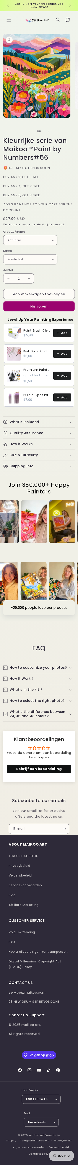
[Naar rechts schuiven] (48, 131)
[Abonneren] (64, 829)
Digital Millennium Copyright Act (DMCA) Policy (35, 964)
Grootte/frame (14, 232)
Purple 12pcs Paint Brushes (37, 395)
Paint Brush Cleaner (37, 330)
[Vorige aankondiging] (8, 5)
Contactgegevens (41, 1153)
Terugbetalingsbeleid (34, 1140)
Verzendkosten (12, 224)
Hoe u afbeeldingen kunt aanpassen (38, 951)
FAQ (12, 942)
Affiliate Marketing (24, 905)
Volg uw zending (22, 932)
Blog (12, 895)
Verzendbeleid (20, 875)
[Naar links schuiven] (29, 131)
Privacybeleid (19, 866)
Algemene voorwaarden (29, 1147)
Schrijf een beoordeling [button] (39, 768)
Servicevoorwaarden (25, 885)
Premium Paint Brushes (37, 369)
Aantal (8, 270)
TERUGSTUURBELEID (24, 856)
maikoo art (36, 1135)
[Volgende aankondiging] (70, 5)
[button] (8, 19)
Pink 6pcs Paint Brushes (37, 351)
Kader (7, 251)
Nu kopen (39, 306)
